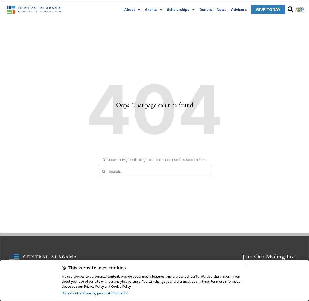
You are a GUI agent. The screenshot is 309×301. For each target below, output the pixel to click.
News (221, 9)
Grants (151, 9)
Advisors (239, 9)
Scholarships (178, 9)
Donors (206, 9)
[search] (290, 9)
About (129, 9)
